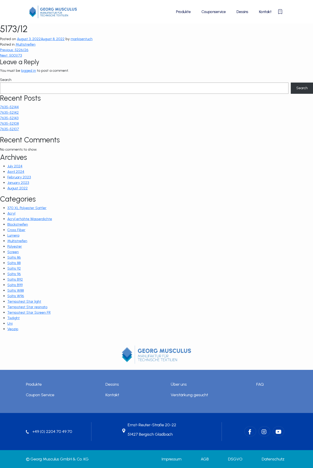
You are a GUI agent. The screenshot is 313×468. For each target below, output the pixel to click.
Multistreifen (26, 44)
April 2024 (15, 171)
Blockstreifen (17, 224)
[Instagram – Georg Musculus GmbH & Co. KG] (264, 431)
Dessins (242, 11)
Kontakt (265, 11)
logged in (28, 70)
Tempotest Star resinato (27, 307)
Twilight (13, 318)
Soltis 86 (14, 257)
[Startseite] (53, 11)
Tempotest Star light (24, 301)
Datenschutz (273, 459)
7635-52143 (9, 118)
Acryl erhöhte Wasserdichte (29, 219)
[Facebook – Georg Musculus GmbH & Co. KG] (250, 431)
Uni (10, 323)
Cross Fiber (16, 230)
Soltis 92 (14, 268)
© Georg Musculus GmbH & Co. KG (57, 459)
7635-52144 (9, 107)
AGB (205, 459)
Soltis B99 (15, 285)
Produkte (183, 11)
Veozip (12, 329)
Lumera (13, 235)
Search (5, 80)
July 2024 (14, 166)
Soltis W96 (15, 296)
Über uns (179, 384)
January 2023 (18, 182)
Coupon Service (40, 394)
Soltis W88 (15, 290)
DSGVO (235, 459)
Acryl (11, 213)
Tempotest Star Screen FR (29, 312)
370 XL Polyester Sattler (27, 208)
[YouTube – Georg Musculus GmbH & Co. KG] (278, 431)
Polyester (14, 246)
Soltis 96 (14, 274)
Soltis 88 (14, 263)
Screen (13, 252)
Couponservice (213, 11)
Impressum (171, 459)
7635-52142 (9, 112)
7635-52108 (9, 123)
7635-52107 (9, 129)
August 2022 (17, 188)
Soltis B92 (15, 279)
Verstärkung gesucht (189, 394)
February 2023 (19, 177)
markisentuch (82, 39)
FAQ (260, 384)
